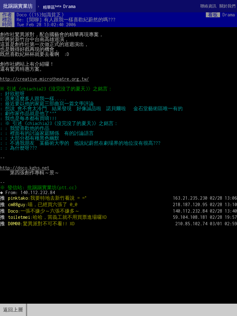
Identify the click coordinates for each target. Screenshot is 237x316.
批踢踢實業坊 (18, 6)
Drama (59, 7)
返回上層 (13, 309)
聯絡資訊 (208, 6)
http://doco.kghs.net (24, 167)
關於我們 (227, 6)
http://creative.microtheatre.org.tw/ (44, 78)
